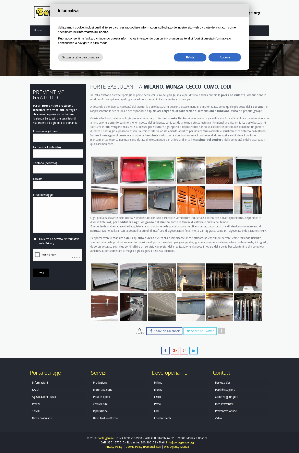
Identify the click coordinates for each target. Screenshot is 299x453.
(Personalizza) (152, 446)
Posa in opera (101, 396)
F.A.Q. (35, 389)
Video (218, 418)
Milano (158, 382)
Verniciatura (100, 404)
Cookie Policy (134, 446)
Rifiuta (190, 57)
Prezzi (36, 404)
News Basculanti (42, 418)
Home (37, 30)
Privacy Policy (113, 446)
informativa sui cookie (93, 32)
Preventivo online (226, 411)
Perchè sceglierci (225, 389)
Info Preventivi (224, 404)
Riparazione (100, 411)
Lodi (156, 411)
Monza (158, 389)
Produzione (100, 382)
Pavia (157, 404)
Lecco (157, 396)
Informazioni (40, 382)
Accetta (225, 57)
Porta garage (105, 438)
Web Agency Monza (176, 446)
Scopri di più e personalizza (80, 57)
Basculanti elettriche (105, 418)
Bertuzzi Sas (222, 382)
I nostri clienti (162, 418)
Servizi (36, 411)
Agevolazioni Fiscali (44, 396)
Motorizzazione (102, 389)
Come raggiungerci (226, 396)
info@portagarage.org (180, 442)
